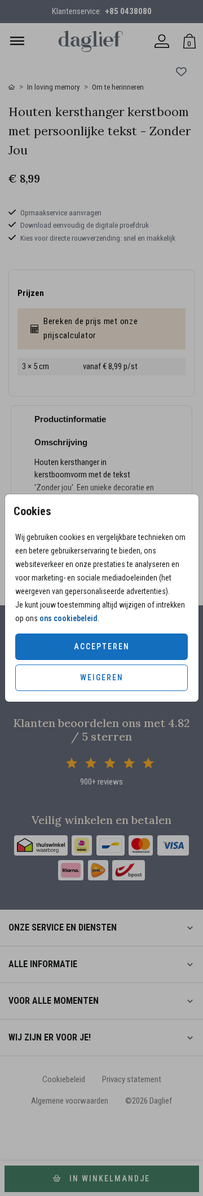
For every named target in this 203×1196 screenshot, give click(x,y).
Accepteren (102, 646)
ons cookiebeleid (68, 618)
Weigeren (101, 677)
